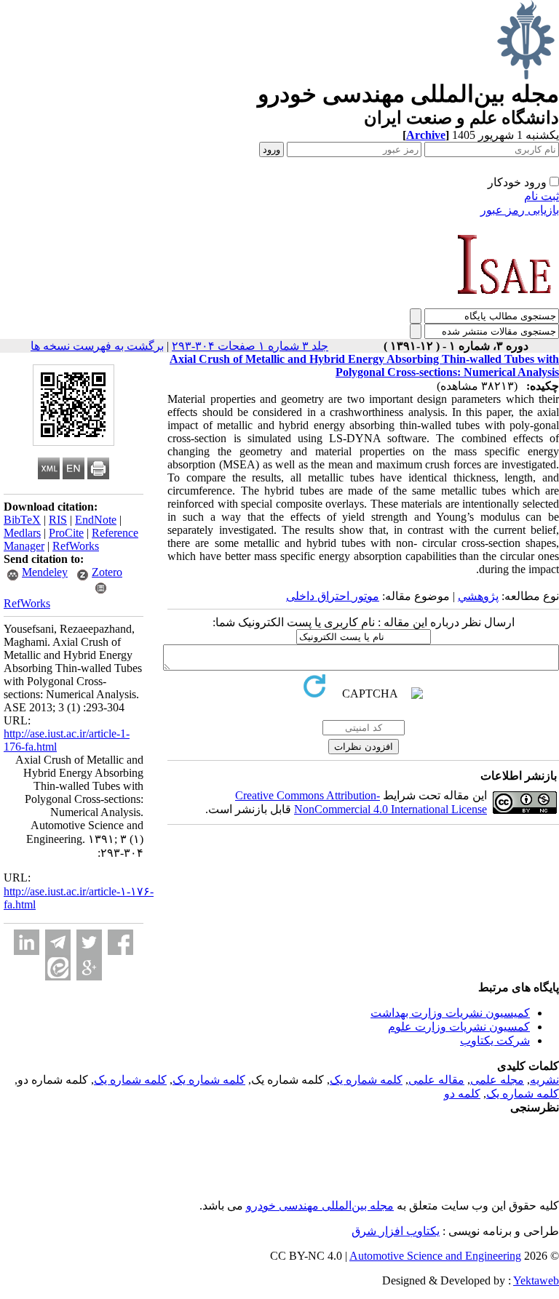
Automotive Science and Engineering (435, 1256)
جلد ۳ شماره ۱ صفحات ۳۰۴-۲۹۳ (250, 346)
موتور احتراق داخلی (332, 596)
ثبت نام (541, 196)
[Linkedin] (26, 942)
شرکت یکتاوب (495, 1040)
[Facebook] (120, 942)
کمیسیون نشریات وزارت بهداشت (450, 1013)
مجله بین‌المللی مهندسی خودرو (320, 1205)
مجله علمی (497, 1080)
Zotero (107, 572)
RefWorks (75, 546)
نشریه (544, 1080)
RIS (58, 519)
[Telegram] (58, 942)
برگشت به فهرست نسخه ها (97, 346)
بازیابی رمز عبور (519, 210)
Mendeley (45, 572)
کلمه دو (462, 1093)
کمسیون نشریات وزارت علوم (459, 1026)
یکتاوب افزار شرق (396, 1231)
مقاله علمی (436, 1080)
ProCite (66, 533)
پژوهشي (478, 596)
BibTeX (22, 519)
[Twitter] (89, 942)
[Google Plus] (89, 967)
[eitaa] (58, 967)
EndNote (95, 519)
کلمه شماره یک (366, 1080)
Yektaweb (536, 1280)
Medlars (22, 533)
